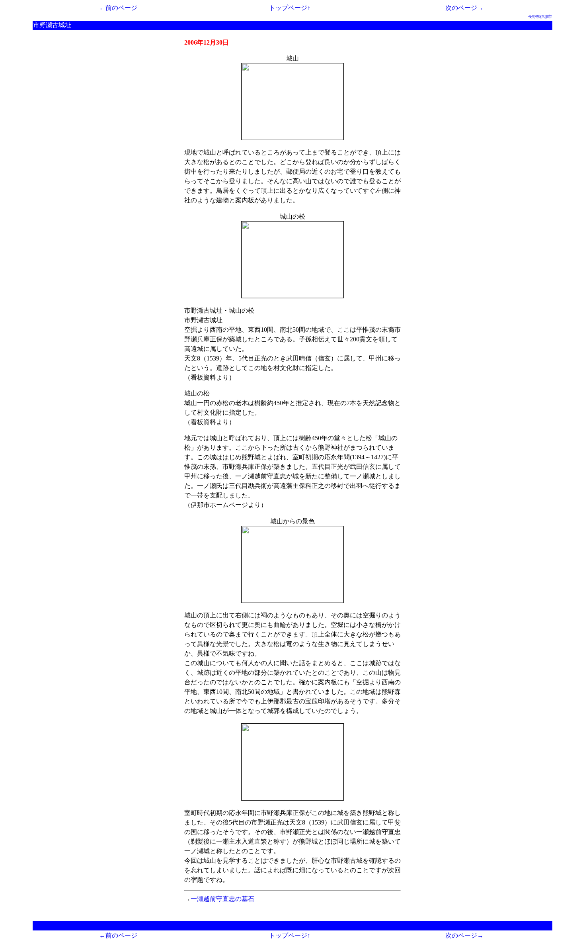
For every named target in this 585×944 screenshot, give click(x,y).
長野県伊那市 (540, 16)
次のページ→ (464, 7)
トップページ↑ (289, 7)
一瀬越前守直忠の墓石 (222, 898)
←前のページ (118, 7)
